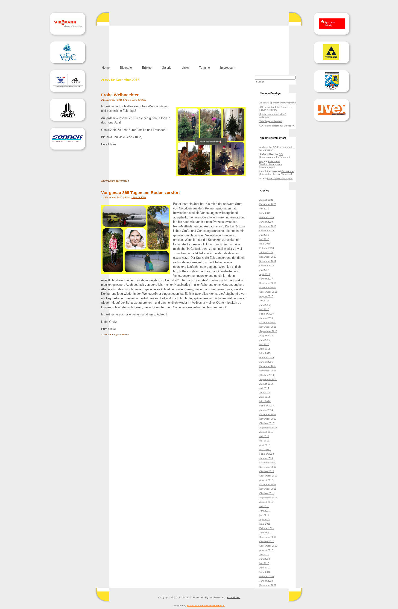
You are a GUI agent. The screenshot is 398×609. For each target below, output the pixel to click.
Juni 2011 (264, 510)
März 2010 (265, 572)
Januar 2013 (266, 458)
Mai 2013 (264, 440)
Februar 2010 (266, 576)
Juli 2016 (264, 300)
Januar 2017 (266, 278)
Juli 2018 (264, 235)
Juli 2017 (264, 270)
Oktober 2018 (266, 230)
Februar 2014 (266, 405)
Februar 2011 (266, 528)
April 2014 (264, 397)
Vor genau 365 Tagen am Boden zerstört (140, 192)
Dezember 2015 (267, 322)
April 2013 (264, 445)
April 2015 (264, 348)
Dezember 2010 (267, 537)
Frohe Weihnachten (120, 95)
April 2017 (264, 274)
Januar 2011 (266, 532)
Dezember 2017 (267, 257)
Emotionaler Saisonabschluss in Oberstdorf (276, 172)
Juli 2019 (264, 208)
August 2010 (266, 550)
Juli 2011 (264, 506)
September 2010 (268, 545)
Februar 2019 (266, 217)
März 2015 (265, 353)
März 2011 (264, 524)
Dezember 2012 (267, 462)
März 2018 (265, 243)
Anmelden (233, 597)
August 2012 (266, 480)
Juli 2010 (264, 554)
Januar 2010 (266, 581)
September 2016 (268, 292)
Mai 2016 (264, 309)
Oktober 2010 (266, 541)
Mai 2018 (264, 239)
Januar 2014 (266, 410)
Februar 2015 (266, 357)
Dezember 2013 (267, 414)
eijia (261, 161)
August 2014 (266, 383)
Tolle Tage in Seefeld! (270, 121)
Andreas (263, 147)
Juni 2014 (264, 392)
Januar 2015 (266, 362)
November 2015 (267, 327)
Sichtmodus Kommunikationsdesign (206, 605)
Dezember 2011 (267, 484)
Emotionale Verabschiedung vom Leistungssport (270, 164)
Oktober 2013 (266, 423)
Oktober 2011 (266, 493)
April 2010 (264, 567)
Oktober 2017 (266, 265)
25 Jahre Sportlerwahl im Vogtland (277, 102)
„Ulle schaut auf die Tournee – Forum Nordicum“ (275, 108)
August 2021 (266, 200)
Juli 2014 (264, 388)
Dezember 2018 (267, 226)
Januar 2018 (266, 252)
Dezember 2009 (267, 585)
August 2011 (266, 502)
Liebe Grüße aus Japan (280, 178)
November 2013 (267, 419)
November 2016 (267, 287)
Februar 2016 (266, 313)
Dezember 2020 (267, 204)
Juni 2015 (264, 340)
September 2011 (268, 497)
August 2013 (266, 432)
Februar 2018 (266, 248)
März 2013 (265, 449)
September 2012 (268, 475)
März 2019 (265, 213)
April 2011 (264, 519)
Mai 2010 (264, 563)
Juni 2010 (264, 559)
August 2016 (266, 296)
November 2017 (267, 261)
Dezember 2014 (267, 366)
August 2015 (266, 335)
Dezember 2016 (267, 283)
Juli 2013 (264, 436)
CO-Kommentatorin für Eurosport (276, 125)
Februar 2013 (266, 454)
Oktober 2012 (266, 471)
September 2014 (268, 379)
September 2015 (268, 331)
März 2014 (265, 401)
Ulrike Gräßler (139, 100)
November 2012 (267, 467)
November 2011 (267, 489)
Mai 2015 (264, 344)
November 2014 (267, 370)
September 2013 (268, 427)
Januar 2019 (266, 222)
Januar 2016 (266, 318)
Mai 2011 (264, 515)
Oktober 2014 (266, 375)
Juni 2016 (264, 305)
